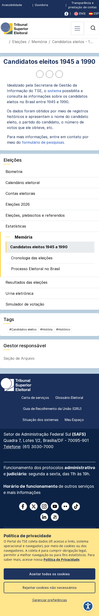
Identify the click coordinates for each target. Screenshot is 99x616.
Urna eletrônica (19, 293)
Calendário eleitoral (23, 182)
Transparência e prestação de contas (82, 5)
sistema (54, 90)
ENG (81, 13)
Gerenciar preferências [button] (49, 600)
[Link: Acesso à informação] (66, 14)
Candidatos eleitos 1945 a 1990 (38, 247)
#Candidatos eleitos (23, 329)
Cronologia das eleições (31, 258)
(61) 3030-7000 (38, 446)
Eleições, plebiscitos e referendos (35, 215)
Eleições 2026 (18, 204)
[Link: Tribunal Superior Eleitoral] (16, 384)
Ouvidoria (41, 5)
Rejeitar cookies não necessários (50, 588)
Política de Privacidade (61, 560)
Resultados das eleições (26, 282)
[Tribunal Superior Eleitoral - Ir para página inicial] (14, 28)
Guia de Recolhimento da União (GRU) (52, 409)
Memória (39, 41)
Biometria (14, 171)
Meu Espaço (74, 420)
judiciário (16, 473)
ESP (96, 13)
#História (46, 329)
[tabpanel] (49, 113)
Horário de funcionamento (30, 486)
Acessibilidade (12, 5)
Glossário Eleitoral (69, 398)
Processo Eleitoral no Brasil (35, 268)
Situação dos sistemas (40, 420)
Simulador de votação (25, 304)
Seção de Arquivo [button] (19, 358)
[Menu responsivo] (77, 28)
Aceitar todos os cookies (49, 574)
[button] (93, 28)
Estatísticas (16, 226)
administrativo (79, 467)
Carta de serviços (35, 398)
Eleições (19, 41)
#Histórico (63, 329)
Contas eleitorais (20, 193)
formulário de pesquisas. (43, 142)
